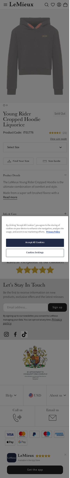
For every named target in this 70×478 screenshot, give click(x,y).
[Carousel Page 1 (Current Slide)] (4, 105)
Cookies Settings (35, 252)
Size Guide (54, 161)
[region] (35, 239)
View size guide (58, 139)
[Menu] (5, 4)
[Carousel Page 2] (7, 105)
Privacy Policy (53, 232)
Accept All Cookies (34, 242)
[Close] (65, 455)
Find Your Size (21, 161)
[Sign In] (59, 4)
